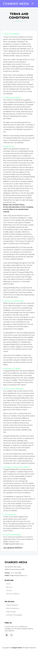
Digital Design (11, 611)
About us (9, 587)
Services (9, 590)
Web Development (12, 608)
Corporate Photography (14, 615)
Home (8, 583)
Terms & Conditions (12, 593)
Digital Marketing (12, 605)
